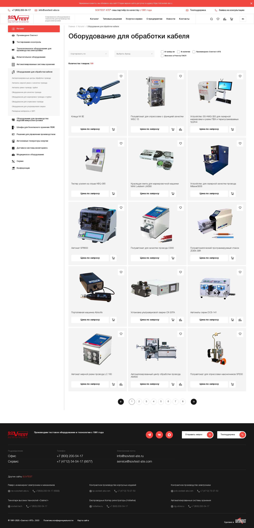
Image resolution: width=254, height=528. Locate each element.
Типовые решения (112, 19)
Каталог (94, 19)
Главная (72, 27)
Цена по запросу (90, 129)
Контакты (184, 19)
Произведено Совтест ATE (208, 52)
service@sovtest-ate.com (134, 461)
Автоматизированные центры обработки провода (31, 78)
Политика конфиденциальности (58, 521)
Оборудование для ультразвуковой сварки (29, 106)
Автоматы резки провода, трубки (25, 87)
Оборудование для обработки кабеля (103, 27)
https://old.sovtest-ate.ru (162, 3)
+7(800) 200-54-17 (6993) (48, 491)
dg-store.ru (179, 506)
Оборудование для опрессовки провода (27, 102)
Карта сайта (83, 521)
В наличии (185, 52)
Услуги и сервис (134, 19)
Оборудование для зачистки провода (26, 92)
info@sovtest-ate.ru (49, 10)
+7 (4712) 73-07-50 (126, 491)
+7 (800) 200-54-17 (21, 10)
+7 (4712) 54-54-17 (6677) (74, 461)
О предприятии (154, 19)
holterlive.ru (97, 506)
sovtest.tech (16, 506)
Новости (170, 19)
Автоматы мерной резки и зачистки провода (29, 83)
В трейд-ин (170, 52)
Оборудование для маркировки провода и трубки (31, 97)
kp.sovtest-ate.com (101, 491)
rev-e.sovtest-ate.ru (20, 491)
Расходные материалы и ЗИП (23, 111)
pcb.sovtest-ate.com (183, 491)
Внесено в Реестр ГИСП (175, 56)
